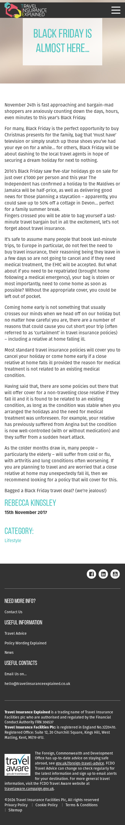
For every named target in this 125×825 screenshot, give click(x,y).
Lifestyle (13, 540)
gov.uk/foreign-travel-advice (80, 763)
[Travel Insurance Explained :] (26, 10)
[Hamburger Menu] (115, 10)
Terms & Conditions (82, 804)
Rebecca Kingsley (30, 503)
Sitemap (15, 810)
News (9, 652)
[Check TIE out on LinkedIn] (103, 573)
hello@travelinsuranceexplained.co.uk (37, 683)
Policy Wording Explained (25, 643)
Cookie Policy (46, 804)
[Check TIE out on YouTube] (115, 573)
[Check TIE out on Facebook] (91, 573)
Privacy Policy (16, 804)
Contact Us (13, 611)
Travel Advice (16, 633)
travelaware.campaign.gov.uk (29, 788)
